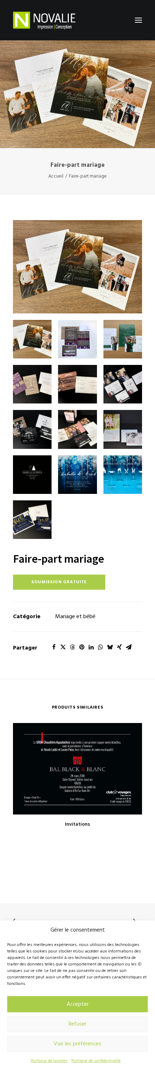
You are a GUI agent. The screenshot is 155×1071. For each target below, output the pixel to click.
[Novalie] (44, 20)
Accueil (55, 176)
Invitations (77, 824)
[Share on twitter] (63, 647)
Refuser (77, 1024)
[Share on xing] (119, 647)
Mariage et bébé (75, 616)
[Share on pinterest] (82, 647)
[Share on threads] (72, 647)
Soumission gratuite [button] (59, 582)
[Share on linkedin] (91, 647)
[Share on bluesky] (110, 647)
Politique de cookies (49, 1061)
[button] (138, 20)
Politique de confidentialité (96, 1061)
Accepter (78, 1004)
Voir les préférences (77, 1044)
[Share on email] (128, 647)
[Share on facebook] (53, 647)
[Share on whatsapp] (100, 647)
